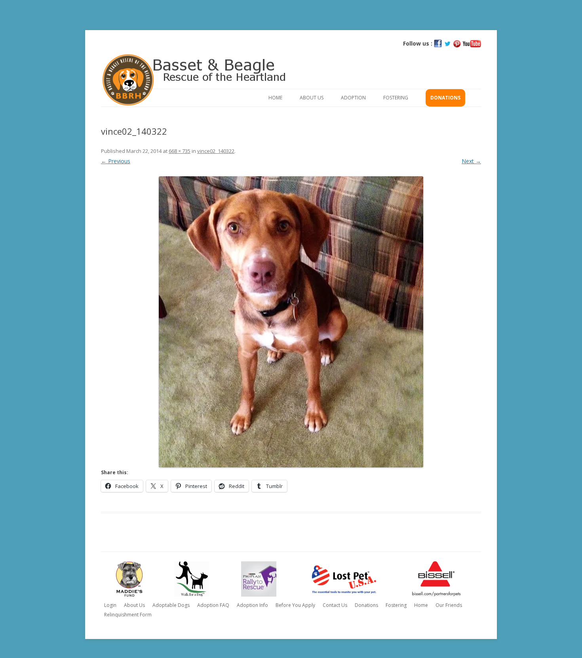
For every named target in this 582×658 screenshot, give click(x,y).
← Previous (115, 161)
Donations (445, 97)
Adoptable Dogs (171, 605)
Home (275, 97)
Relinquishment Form (128, 614)
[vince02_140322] (291, 321)
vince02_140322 (215, 150)
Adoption (353, 97)
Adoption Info (252, 605)
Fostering (395, 97)
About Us (311, 97)
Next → (471, 161)
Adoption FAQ (213, 605)
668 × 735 (179, 150)
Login (110, 605)
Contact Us (335, 605)
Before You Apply (295, 605)
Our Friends (449, 605)
